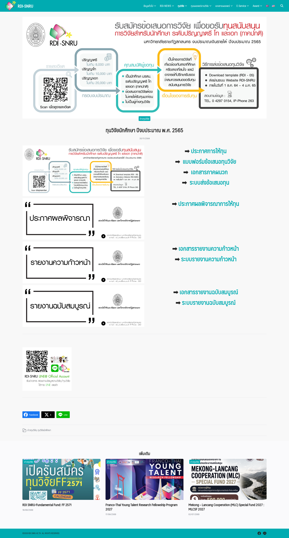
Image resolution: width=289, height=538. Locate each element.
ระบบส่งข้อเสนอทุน (209, 182)
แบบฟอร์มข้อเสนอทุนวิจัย (209, 161)
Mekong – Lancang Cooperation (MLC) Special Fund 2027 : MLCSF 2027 (226, 507)
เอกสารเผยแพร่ (222, 6)
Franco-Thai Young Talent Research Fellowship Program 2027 (141, 507)
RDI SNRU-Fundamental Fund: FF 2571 (47, 505)
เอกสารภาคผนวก (209, 172)
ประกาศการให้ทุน (209, 151)
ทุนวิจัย (181, 6)
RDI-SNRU (25, 6)
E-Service (241, 6)
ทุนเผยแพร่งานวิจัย (200, 6)
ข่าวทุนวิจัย (144, 118)
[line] (265, 533)
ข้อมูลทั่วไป (148, 6)
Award (256, 6)
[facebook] (259, 533)
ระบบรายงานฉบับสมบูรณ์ (208, 302)
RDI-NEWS (165, 6)
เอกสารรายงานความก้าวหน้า (209, 248)
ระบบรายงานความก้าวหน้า (208, 259)
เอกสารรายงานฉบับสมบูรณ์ (209, 292)
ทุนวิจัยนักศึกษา (44, 430)
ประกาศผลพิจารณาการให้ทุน (208, 203)
